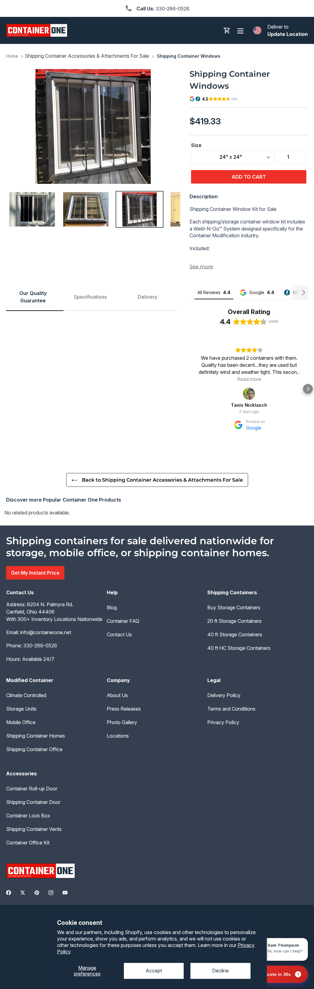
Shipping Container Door (33, 802)
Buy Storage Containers (233, 607)
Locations (118, 736)
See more (201, 267)
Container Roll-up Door (31, 788)
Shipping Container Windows (188, 56)
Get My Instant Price (35, 573)
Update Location (287, 34)
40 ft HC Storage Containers (238, 648)
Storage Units (21, 709)
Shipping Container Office (34, 749)
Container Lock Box (28, 816)
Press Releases (124, 709)
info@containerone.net (45, 632)
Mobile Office (21, 722)
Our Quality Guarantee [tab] (33, 297)
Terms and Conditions (231, 709)
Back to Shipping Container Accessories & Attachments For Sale (162, 480)
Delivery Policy (223, 695)
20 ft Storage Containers (234, 621)
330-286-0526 (40, 645)
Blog (112, 607)
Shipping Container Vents (34, 829)
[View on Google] (249, 394)
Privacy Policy (223, 722)
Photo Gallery (122, 722)
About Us (117, 695)
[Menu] (240, 30)
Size (196, 145)
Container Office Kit (27, 843)
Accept (154, 971)
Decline (220, 971)
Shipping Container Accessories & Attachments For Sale (87, 56)
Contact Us (119, 634)
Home (12, 56)
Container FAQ (123, 621)
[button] (190, 389)
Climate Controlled (26, 695)
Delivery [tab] (147, 297)
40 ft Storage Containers (234, 634)
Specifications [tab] (90, 297)
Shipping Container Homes (35, 736)
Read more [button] (249, 379)
